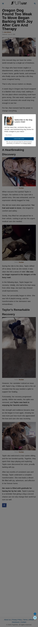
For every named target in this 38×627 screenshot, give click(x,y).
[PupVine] (19, 3)
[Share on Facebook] (4, 505)
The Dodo (21, 188)
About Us (7, 620)
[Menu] (3, 3)
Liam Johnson (7, 32)
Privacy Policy (17, 620)
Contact (23, 622)
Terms (25, 620)
